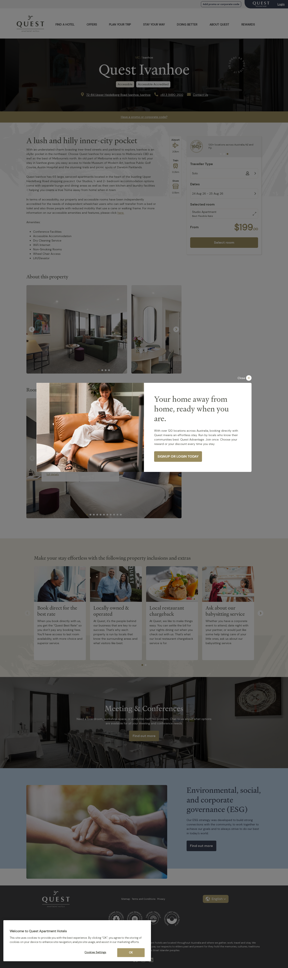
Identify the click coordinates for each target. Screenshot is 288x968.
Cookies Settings (95, 952)
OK (131, 952)
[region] (77, 940)
